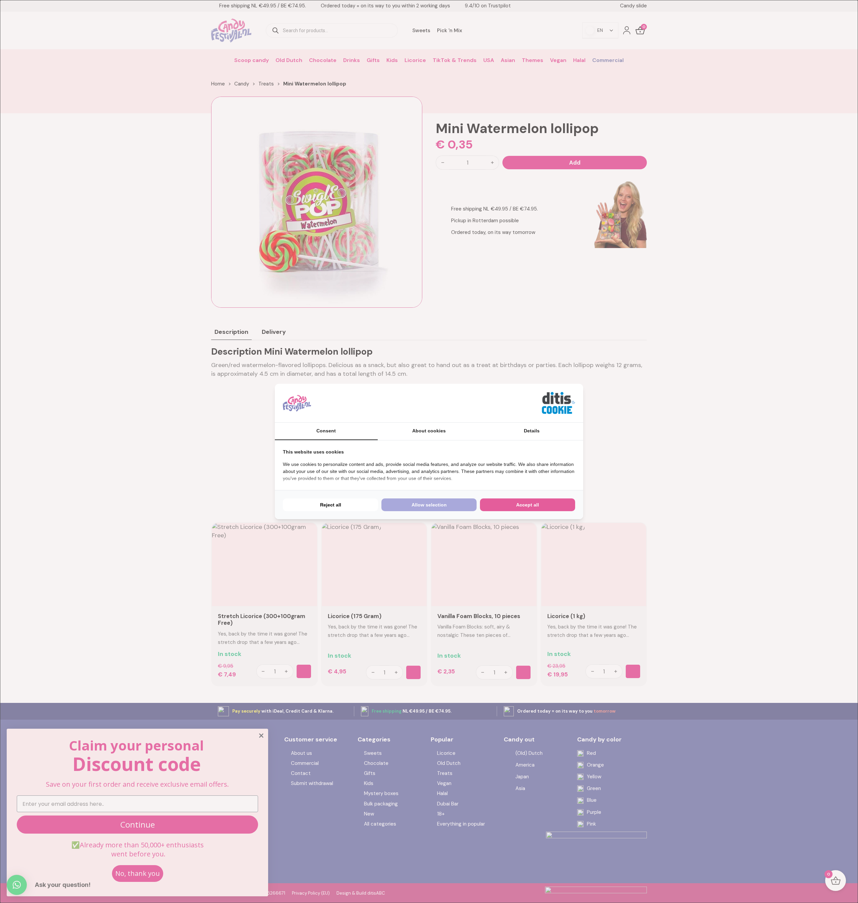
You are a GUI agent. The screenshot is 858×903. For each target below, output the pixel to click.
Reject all (330, 504)
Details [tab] (532, 430)
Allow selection (429, 504)
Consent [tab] (326, 430)
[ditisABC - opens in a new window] (558, 403)
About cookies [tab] (429, 430)
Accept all (527, 504)
